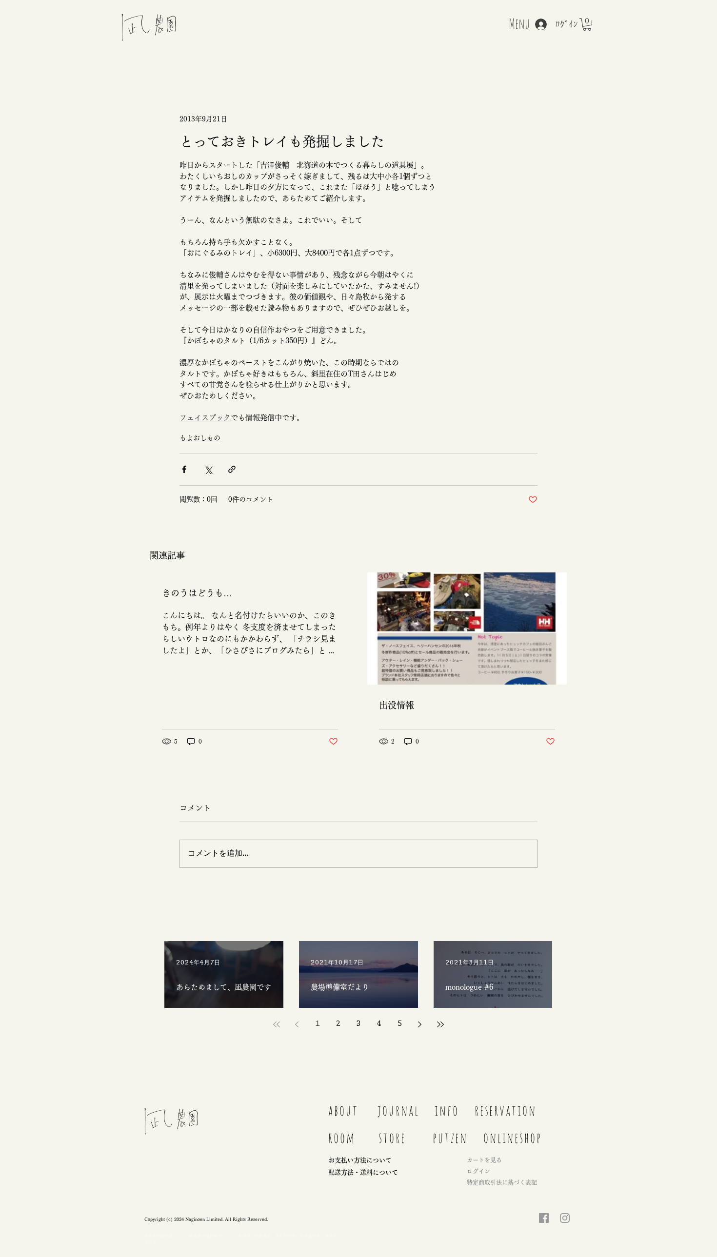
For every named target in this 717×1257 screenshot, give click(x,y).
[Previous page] (297, 1024)
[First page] (276, 1024)
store (392, 1137)
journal (402, 1110)
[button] (587, 24)
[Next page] (420, 1024)
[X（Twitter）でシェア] (208, 469)
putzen (450, 1137)
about (343, 1110)
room (342, 1137)
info (447, 1110)
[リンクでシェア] (232, 469)
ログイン (478, 1171)
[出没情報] (467, 628)
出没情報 (396, 705)
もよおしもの (199, 437)
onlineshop (512, 1137)
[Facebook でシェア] (184, 469)
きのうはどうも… (197, 593)
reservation (506, 1110)
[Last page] (440, 1024)
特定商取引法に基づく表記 (502, 1182)
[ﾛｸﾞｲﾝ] (535, 24)
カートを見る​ (484, 1160)
